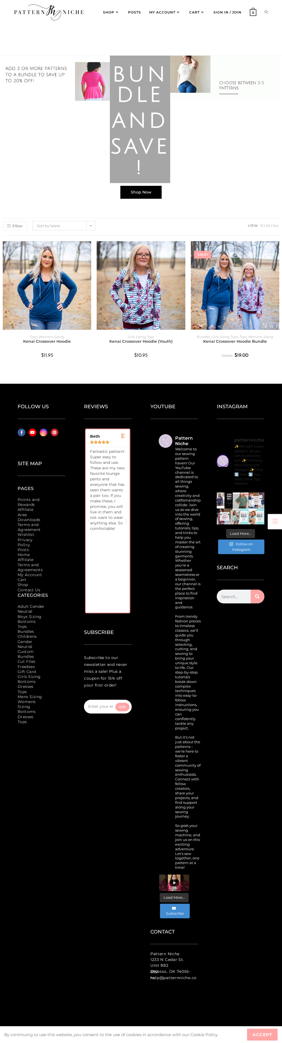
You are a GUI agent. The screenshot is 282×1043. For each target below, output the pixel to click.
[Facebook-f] (21, 432)
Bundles (203, 337)
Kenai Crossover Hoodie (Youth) (141, 341)
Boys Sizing (29, 616)
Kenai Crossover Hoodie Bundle (235, 341)
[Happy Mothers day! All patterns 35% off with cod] (256, 516)
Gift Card (27, 671)
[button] (89, 521)
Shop (23, 584)
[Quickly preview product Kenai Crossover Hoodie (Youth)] (182, 250)
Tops (33, 337)
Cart (22, 579)
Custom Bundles (26, 654)
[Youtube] (32, 432)
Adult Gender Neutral (31, 609)
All (276, 226)
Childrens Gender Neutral (27, 641)
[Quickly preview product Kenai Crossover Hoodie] (88, 250)
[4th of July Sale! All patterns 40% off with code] (225, 516)
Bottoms (27, 621)
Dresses (26, 686)
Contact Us (29, 589)
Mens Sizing (30, 696)
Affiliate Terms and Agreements (30, 564)
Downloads (29, 519)
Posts (23, 549)
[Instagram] (43, 432)
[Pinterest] (54, 432)
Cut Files (27, 661)
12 (261, 226)
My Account (30, 574)
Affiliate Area (26, 512)
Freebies (26, 666)
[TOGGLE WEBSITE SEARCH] (266, 12)
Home (24, 554)
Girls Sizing (136, 337)
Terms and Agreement (29, 527)
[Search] (257, 596)
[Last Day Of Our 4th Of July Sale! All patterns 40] (256, 500)
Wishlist (26, 534)
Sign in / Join (227, 12)
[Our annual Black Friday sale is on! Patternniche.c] (225, 500)
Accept (262, 1034)
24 (268, 226)
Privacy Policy (25, 542)
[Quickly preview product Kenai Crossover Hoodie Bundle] (276, 250)
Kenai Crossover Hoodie (47, 341)
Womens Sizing (51, 337)
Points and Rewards (28, 502)
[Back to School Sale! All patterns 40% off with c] (241, 500)
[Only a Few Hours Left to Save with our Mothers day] (241, 516)
